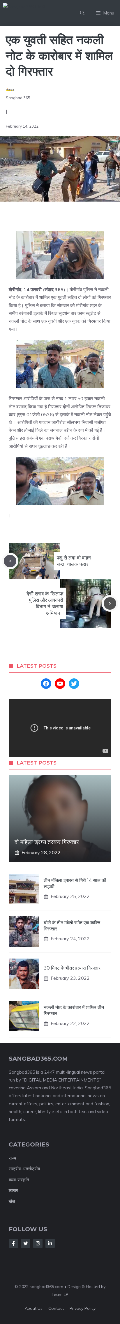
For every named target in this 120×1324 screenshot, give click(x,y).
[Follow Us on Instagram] (38, 1243)
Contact (56, 1308)
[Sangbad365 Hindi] (38, 13)
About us (34, 1308)
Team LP (60, 1294)
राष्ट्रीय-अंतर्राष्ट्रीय (24, 1168)
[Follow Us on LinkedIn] (50, 1243)
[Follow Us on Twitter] (25, 1243)
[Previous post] (10, 561)
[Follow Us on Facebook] (13, 1243)
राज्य (12, 1158)
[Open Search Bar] (82, 13)
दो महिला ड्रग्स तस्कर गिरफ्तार (47, 841)
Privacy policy (83, 1308)
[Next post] (110, 603)
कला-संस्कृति (19, 1179)
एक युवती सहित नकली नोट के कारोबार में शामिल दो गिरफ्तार (59, 55)
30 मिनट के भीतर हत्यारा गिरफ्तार (72, 968)
